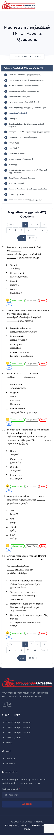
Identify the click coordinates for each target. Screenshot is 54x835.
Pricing (8, 742)
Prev (12, 224)
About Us (10, 758)
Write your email (11, 789)
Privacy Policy (12, 825)
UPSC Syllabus (13, 737)
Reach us (10, 763)
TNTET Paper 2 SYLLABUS (27, 56)
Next (43, 230)
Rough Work (32, 301)
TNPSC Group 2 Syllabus (18, 727)
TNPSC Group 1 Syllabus (18, 722)
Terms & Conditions (30, 825)
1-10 (22, 238)
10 (35, 230)
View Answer (17, 301)
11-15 (31, 238)
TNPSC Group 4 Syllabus (18, 732)
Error (43, 301)
